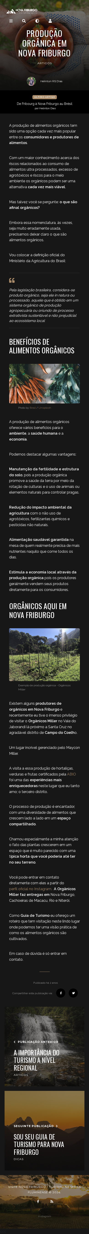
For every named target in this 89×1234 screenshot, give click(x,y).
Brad (33, 407)
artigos (44, 63)
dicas (19, 1159)
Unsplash (45, 407)
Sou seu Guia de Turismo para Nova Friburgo (39, 1144)
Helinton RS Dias (51, 81)
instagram (44, 1216)
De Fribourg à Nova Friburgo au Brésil (44, 106)
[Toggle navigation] (11, 21)
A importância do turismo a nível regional (36, 1060)
